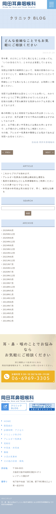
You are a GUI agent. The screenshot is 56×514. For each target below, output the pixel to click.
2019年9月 (8, 279)
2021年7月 (8, 264)
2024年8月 (8, 245)
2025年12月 (9, 234)
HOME (7, 421)
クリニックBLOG (12, 434)
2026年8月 (8, 230)
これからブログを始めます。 (17, 173)
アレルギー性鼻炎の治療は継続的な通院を (24, 177)
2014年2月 (8, 321)
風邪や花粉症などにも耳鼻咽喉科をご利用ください (28, 181)
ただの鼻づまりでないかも (16, 185)
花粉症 (7, 443)
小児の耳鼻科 (10, 456)
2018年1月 (8, 294)
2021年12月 (9, 260)
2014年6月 (8, 309)
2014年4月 (8, 317)
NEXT (48, 152)
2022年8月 (8, 257)
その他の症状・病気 (14, 461)
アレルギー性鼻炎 (13, 439)
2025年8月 (8, 238)
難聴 (6, 452)
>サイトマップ (6, 498)
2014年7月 (8, 306)
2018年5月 (8, 291)
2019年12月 (9, 275)
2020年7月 (8, 272)
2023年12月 (9, 249)
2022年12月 (9, 253)
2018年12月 (9, 287)
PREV (7, 152)
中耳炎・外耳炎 (11, 448)
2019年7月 (8, 283)
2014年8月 (8, 302)
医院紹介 (8, 426)
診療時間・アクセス (14, 430)
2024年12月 (9, 242)
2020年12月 (9, 268)
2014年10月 (9, 298)
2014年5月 (8, 313)
